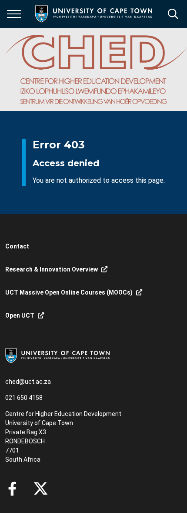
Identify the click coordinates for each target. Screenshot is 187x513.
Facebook (12, 488)
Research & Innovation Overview (51, 269)
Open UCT (19, 315)
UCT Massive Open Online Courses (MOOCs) (69, 292)
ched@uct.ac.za (28, 381)
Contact (17, 246)
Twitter (40, 488)
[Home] (57, 355)
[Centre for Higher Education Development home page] (96, 69)
